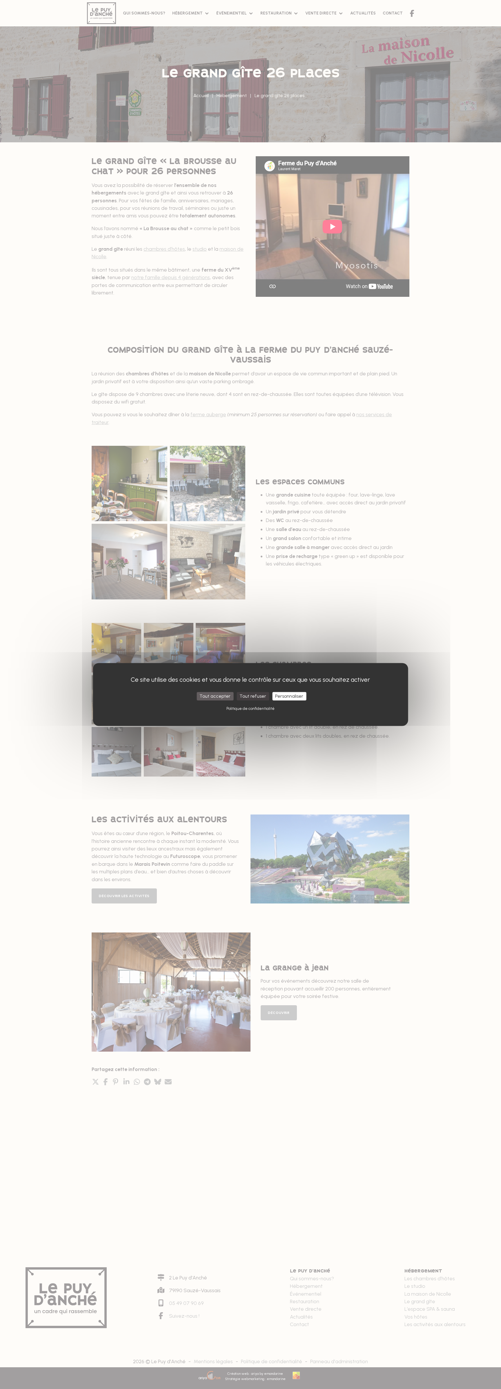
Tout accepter (214, 696)
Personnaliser (289, 696)
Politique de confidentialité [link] (250, 708)
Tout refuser (252, 696)
